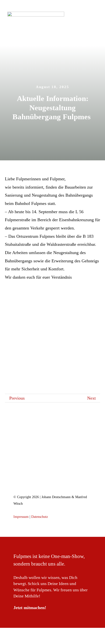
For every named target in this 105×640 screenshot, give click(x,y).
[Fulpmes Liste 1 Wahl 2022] (52, 464)
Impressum (21, 517)
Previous (17, 398)
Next (91, 398)
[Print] (35, 13)
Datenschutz (39, 517)
